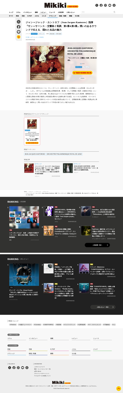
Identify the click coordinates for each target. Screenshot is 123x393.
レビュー (43, 12)
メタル (37, 16)
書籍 (70, 16)
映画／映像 (62, 16)
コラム (18, 12)
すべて (11, 16)
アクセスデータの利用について (42, 375)
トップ (11, 12)
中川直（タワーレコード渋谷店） (35, 37)
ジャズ (44, 16)
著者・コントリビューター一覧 (42, 369)
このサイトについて (39, 366)
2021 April (58, 33)
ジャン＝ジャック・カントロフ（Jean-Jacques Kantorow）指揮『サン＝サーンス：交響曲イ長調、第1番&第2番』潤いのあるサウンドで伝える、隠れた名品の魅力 (62, 194)
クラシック (52, 16)
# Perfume (13, 324)
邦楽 (17, 16)
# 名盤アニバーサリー (25, 324)
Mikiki (25, 191)
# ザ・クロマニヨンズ (94, 324)
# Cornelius (37, 324)
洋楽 (23, 16)
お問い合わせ (37, 371)
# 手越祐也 (106, 324)
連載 (36, 12)
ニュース (52, 12)
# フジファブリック (69, 324)
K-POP (29, 16)
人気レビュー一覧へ (103, 307)
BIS (81, 63)
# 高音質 (82, 78)
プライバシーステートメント (41, 373)
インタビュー (27, 12)
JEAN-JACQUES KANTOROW (35, 154)
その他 (77, 16)
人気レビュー (70, 12)
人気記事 (61, 12)
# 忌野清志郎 (81, 324)
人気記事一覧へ (97, 245)
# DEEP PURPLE (48, 324)
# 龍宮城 (58, 324)
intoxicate (52, 33)
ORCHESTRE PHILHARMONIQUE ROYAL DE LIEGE (64, 154)
